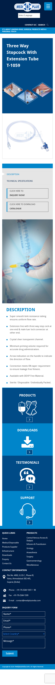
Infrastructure (8, 551)
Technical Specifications (20, 181)
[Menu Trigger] (48, 6)
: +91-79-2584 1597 (23, 590)
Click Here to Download (22, 206)
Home (4, 538)
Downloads (7, 555)
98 (35, 590)
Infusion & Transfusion (36, 544)
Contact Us (30, 25)
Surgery (30, 557)
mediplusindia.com (22, 667)
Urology (30, 548)
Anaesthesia (32, 552)
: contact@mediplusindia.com (28, 600)
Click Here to (17, 193)
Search (41, 25)
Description (13, 174)
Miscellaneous (33, 565)
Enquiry (5, 559)
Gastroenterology (34, 561)
